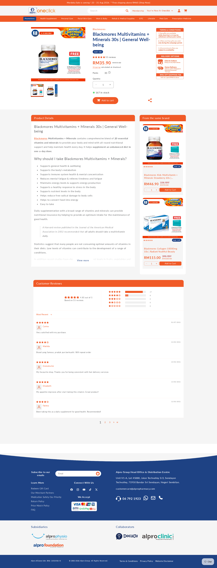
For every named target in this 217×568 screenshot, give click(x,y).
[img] (42, 322)
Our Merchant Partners (42, 493)
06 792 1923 (132, 498)
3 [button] (110, 422)
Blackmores (99, 29)
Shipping (97, 67)
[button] (99, 57)
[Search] (127, 11)
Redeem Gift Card (40, 488)
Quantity (97, 79)
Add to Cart (170, 190)
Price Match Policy (40, 505)
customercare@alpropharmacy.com (135, 488)
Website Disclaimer (164, 561)
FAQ (33, 510)
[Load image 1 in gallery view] (37, 90)
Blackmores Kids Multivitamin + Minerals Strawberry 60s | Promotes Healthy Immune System (162, 176)
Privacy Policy (146, 561)
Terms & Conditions (129, 561)
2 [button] (105, 422)
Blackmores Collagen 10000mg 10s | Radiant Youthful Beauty (160, 250)
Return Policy (37, 501)
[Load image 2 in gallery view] (51, 90)
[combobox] (109, 11)
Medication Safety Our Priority (46, 497)
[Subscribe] (97, 474)
